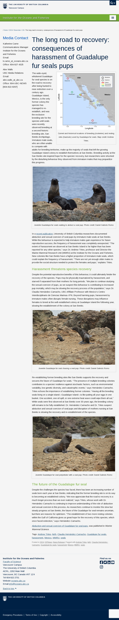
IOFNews (48, 542)
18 (23, 30)
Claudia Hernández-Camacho (71, 534)
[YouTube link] (112, 563)
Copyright (44, 615)
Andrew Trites (44, 534)
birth (54, 534)
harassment (37, 537)
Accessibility (56, 615)
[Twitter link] (105, 563)
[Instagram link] (101, 567)
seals (63, 537)
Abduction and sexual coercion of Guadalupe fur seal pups (60, 526)
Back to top (9, 588)
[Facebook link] (101, 563)
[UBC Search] (113, 3)
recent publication (44, 233)
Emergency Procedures (13, 615)
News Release (59, 542)
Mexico (48, 537)
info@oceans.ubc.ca (19, 584)
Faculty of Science (12, 561)
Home (6, 30)
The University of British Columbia (51, 5)
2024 (11, 30)
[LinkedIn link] (109, 563)
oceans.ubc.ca (18, 580)
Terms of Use (31, 615)
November (17, 30)
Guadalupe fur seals (96, 534)
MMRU (56, 537)
